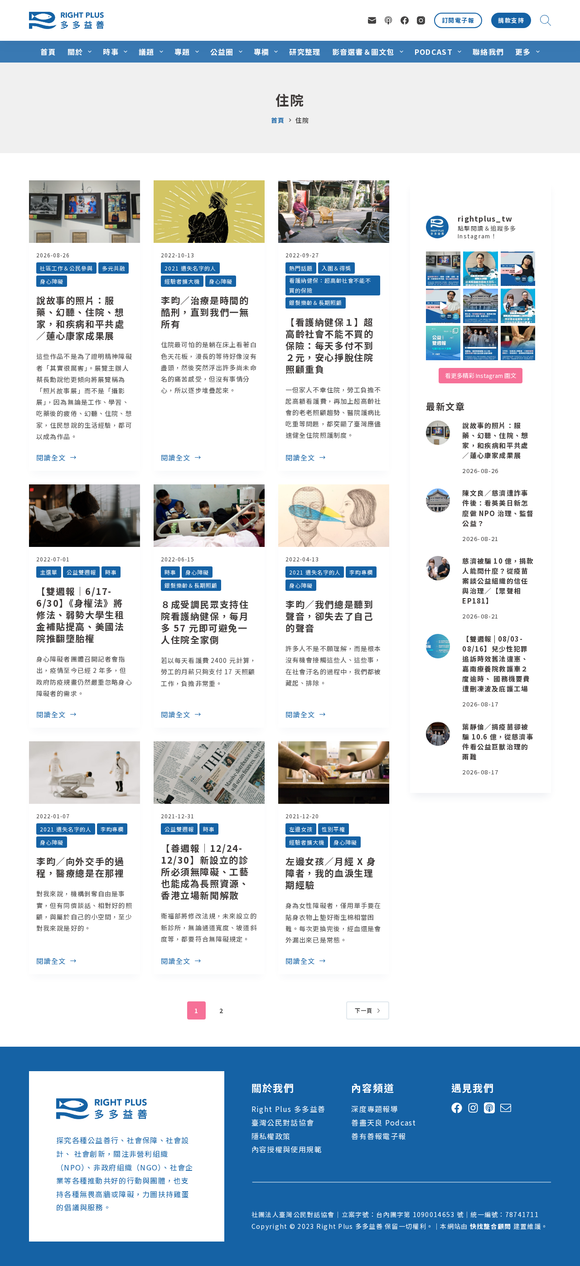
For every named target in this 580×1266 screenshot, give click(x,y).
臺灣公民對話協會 (282, 1122)
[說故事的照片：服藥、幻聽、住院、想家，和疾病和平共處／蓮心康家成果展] (84, 211)
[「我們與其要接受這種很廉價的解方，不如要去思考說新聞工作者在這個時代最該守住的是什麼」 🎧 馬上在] (443, 306)
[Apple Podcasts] (388, 20)
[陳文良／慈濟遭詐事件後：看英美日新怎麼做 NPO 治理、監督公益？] (438, 500)
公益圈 (222, 51)
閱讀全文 (51, 458)
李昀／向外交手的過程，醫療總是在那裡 (80, 867)
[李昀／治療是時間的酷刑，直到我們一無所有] (209, 211)
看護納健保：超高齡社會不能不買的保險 (330, 285)
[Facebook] (405, 20)
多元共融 (114, 268)
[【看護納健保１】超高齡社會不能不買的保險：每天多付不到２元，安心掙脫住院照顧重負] (333, 211)
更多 (523, 51)
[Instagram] (421, 20)
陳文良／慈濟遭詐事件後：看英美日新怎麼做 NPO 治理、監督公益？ (498, 508)
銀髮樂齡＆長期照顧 (315, 302)
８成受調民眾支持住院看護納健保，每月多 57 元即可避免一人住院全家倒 (205, 622)
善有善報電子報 (378, 1136)
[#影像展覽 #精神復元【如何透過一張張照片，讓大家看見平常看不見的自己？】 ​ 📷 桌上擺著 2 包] (443, 268)
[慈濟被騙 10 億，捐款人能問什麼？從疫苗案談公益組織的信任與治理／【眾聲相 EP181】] (438, 568)
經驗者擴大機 (182, 281)
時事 (111, 51)
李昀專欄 (361, 572)
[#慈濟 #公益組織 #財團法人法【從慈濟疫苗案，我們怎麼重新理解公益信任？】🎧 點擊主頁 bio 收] (518, 306)
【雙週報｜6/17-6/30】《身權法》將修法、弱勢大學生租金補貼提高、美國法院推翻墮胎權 (80, 615)
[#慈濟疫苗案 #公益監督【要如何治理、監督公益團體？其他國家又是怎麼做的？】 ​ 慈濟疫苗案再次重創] (480, 306)
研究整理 (304, 51)
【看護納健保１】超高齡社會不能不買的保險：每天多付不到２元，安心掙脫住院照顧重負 (329, 345)
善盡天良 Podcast (383, 1122)
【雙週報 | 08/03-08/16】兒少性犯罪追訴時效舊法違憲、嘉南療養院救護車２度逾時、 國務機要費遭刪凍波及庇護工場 (496, 664)
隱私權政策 (270, 1136)
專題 (182, 51)
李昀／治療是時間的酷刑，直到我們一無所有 (205, 312)
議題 (147, 51)
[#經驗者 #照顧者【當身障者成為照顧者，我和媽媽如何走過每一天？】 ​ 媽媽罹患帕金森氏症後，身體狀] (518, 343)
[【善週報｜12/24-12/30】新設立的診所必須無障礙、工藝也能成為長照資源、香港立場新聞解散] (209, 772)
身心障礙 (51, 281)
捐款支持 (511, 20)
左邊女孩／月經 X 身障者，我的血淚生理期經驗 (331, 873)
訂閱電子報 (458, 20)
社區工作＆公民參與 (66, 268)
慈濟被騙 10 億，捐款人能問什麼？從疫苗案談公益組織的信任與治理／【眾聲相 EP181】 (498, 581)
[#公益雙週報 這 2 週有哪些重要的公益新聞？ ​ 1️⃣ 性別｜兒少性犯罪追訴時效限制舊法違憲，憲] (443, 343)
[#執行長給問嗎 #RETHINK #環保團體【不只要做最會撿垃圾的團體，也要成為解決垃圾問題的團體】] (480, 268)
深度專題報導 (374, 1108)
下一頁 (364, 1010)
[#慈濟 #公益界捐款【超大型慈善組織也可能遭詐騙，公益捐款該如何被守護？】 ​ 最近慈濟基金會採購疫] (480, 343)
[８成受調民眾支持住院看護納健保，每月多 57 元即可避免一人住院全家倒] (209, 515)
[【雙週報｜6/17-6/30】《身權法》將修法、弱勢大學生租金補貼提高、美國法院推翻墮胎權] (84, 515)
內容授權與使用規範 (286, 1149)
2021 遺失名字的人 (190, 268)
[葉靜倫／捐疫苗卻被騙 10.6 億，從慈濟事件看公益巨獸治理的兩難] (438, 734)
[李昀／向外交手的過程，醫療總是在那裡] (84, 772)
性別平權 (333, 829)
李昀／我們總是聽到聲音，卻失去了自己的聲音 (329, 616)
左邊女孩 (301, 829)
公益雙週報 (81, 572)
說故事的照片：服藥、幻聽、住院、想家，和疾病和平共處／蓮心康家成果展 (80, 318)
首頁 (48, 51)
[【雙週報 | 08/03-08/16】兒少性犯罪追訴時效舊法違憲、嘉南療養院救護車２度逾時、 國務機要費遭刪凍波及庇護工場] (438, 646)
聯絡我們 (488, 51)
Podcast (434, 51)
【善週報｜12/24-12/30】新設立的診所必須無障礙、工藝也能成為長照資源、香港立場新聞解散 (205, 871)
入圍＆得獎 (336, 268)
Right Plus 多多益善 (288, 1108)
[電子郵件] (372, 20)
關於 (75, 51)
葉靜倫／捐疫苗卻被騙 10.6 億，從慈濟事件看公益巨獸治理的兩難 (497, 741)
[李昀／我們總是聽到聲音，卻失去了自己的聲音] (333, 515)
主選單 (49, 572)
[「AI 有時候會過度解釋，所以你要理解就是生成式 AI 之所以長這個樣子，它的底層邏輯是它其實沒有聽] (518, 268)
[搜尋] (545, 20)
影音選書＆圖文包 (363, 51)
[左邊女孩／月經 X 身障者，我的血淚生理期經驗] (333, 772)
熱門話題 (301, 268)
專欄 (262, 51)
